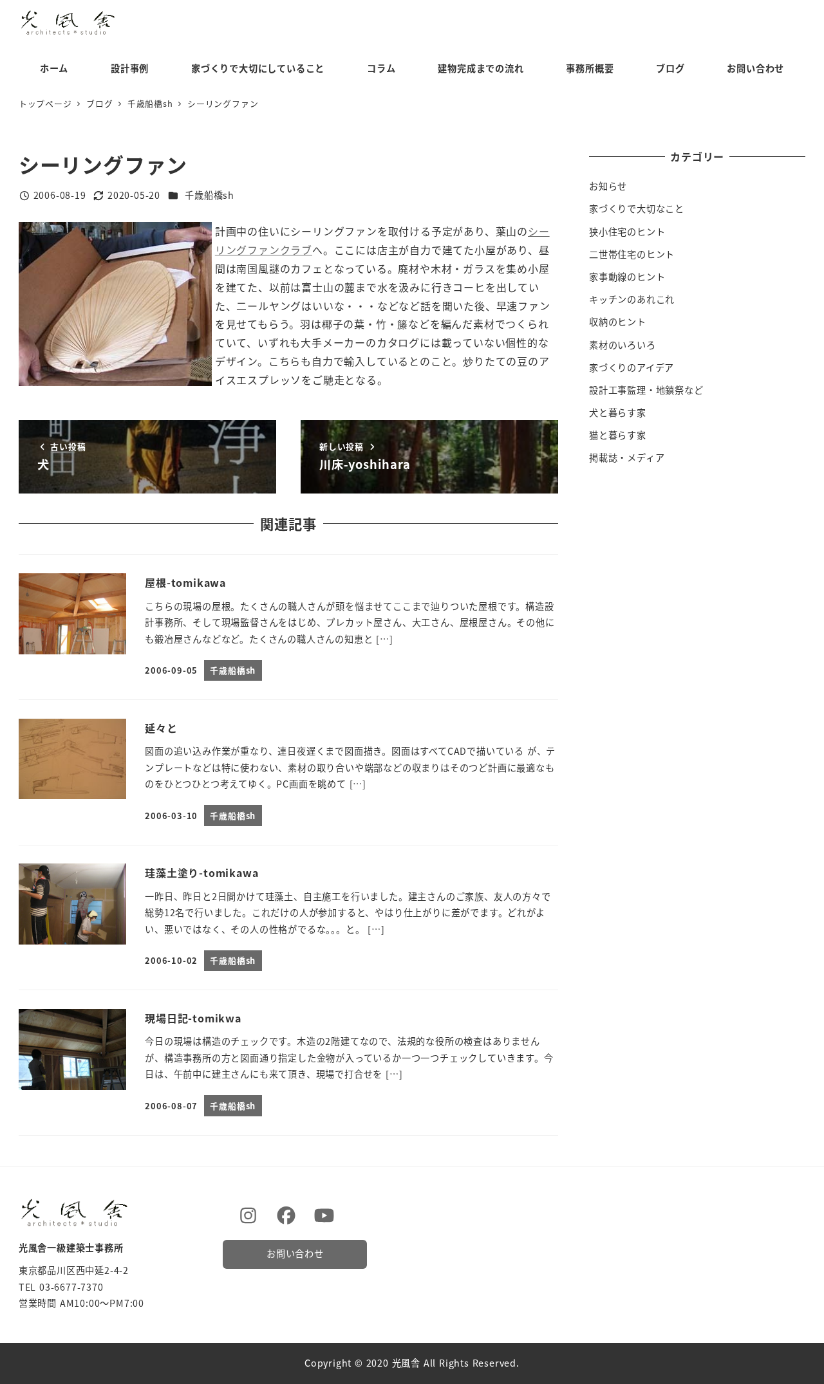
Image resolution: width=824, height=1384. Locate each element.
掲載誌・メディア (626, 457)
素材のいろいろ (622, 344)
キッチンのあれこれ (632, 299)
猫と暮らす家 (617, 435)
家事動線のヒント (627, 276)
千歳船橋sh (209, 195)
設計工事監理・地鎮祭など (646, 389)
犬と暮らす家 (617, 412)
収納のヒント (617, 321)
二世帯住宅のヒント (632, 254)
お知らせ (608, 186)
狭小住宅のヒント (627, 231)
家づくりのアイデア (631, 367)
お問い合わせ (295, 1253)
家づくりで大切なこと (636, 208)
